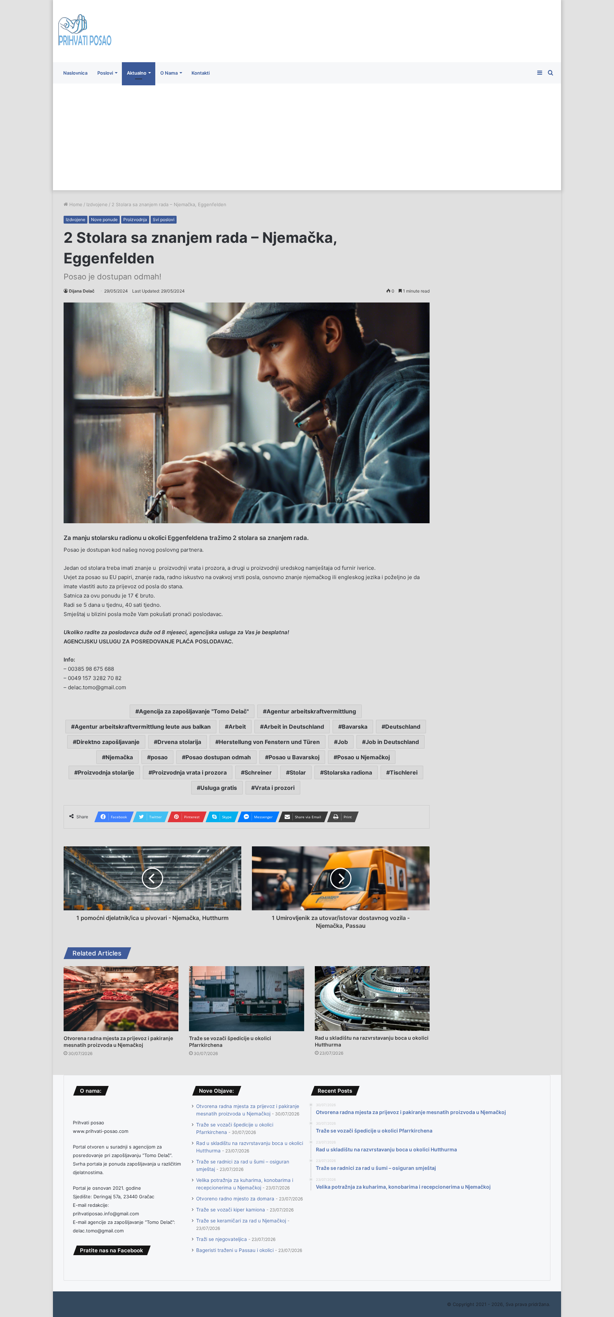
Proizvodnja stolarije (106, 772)
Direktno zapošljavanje (108, 741)
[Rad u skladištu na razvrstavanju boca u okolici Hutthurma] (372, 998)
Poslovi (105, 73)
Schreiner (258, 772)
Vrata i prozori (275, 787)
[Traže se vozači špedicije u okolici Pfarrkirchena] (246, 998)
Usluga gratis (218, 787)
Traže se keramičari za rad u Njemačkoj (241, 1221)
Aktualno (136, 73)
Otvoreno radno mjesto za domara (235, 1198)
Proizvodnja (135, 219)
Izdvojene (97, 204)
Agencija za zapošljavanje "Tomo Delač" (194, 711)
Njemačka (119, 757)
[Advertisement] (307, 137)
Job (343, 741)
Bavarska (354, 726)
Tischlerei (404, 772)
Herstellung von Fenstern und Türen (269, 741)
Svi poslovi (163, 219)
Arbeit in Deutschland (294, 726)
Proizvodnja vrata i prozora (189, 772)
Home (75, 204)
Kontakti (201, 73)
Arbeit (237, 726)
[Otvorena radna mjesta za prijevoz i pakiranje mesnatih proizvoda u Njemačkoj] (121, 998)
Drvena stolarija (179, 741)
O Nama (169, 73)
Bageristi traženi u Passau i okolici (235, 1250)
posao (159, 757)
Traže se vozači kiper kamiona (230, 1209)
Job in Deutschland (392, 741)
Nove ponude (104, 219)
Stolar (298, 772)
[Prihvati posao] (85, 31)
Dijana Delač (82, 291)
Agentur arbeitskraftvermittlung (311, 711)
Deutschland (402, 726)
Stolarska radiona (348, 772)
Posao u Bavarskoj (294, 757)
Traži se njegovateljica (221, 1239)
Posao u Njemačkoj (363, 757)
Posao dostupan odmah (218, 757)
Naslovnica (75, 73)
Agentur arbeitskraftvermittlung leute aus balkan (143, 726)
